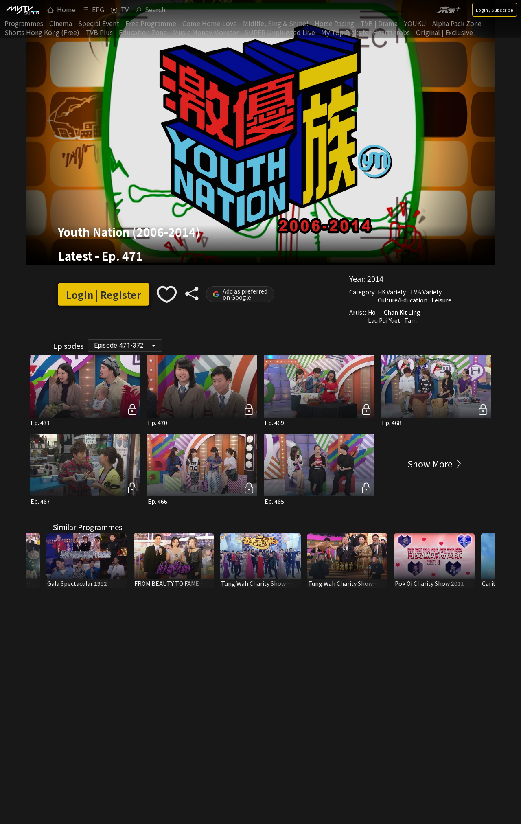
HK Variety (392, 292)
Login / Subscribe (494, 10)
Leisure (441, 300)
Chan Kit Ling (402, 312)
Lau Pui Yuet (384, 320)
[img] (22, 9)
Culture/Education (402, 300)
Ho (372, 312)
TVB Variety (426, 292)
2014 (375, 278)
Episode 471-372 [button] (119, 345)
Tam (410, 320)
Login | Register (103, 294)
